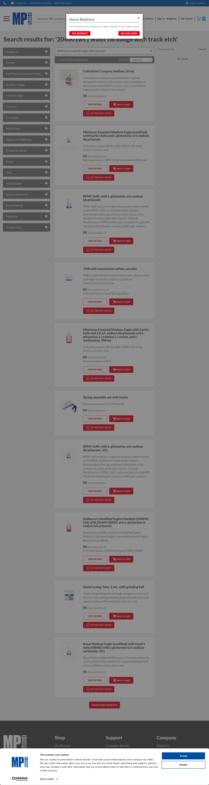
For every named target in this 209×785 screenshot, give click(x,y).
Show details (47, 779)
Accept (183, 756)
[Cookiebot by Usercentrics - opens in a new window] (19, 779)
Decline (183, 764)
